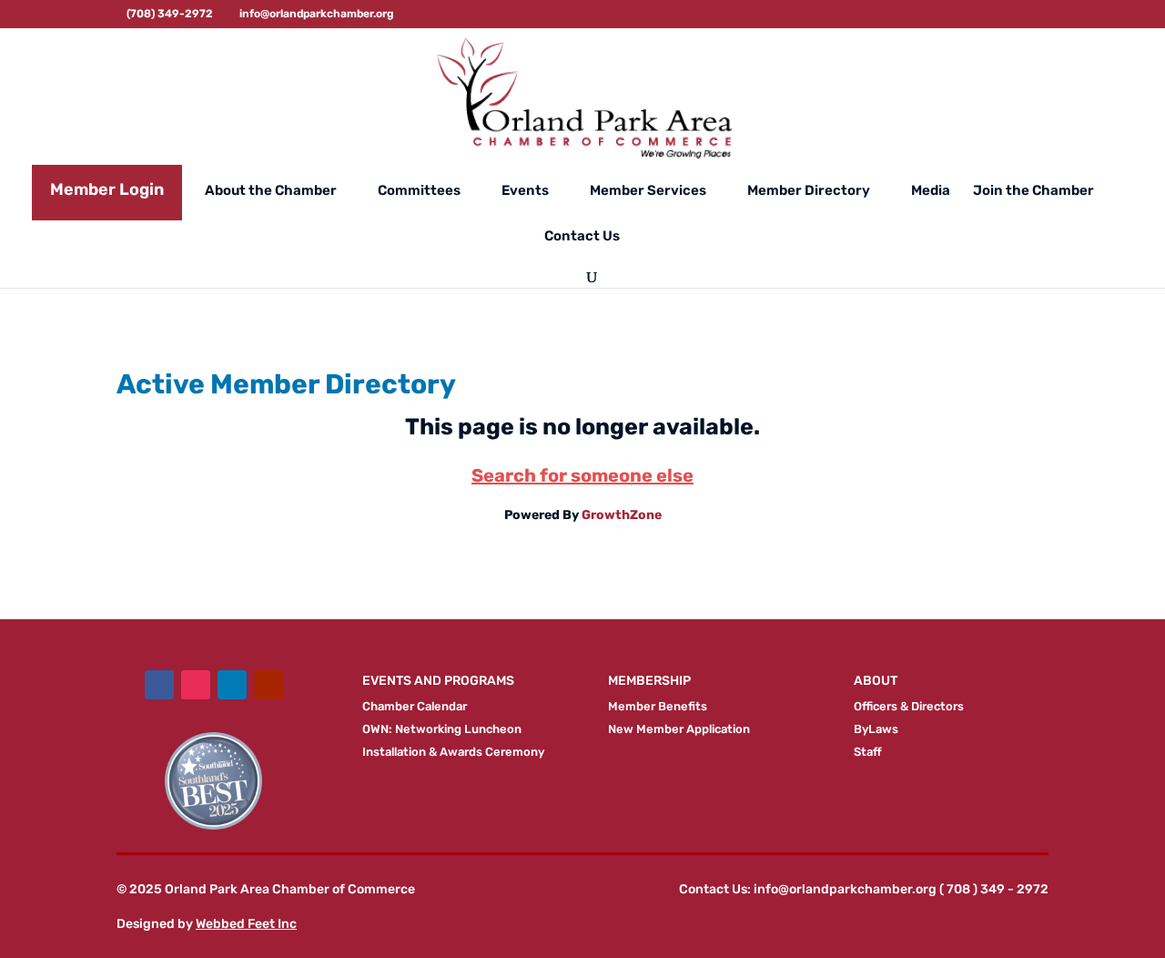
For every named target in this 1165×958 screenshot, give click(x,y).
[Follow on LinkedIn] (232, 684)
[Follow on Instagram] (195, 684)
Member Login (107, 189)
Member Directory (808, 191)
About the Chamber (271, 191)
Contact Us (582, 236)
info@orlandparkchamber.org (845, 889)
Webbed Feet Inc (246, 924)
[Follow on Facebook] (159, 684)
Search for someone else (582, 475)
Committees (419, 191)
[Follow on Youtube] (268, 684)
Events (525, 191)
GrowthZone (622, 515)
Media (930, 191)
